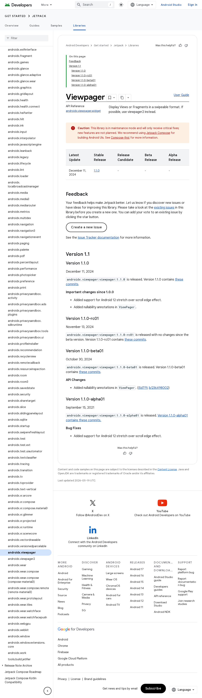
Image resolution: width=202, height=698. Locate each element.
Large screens (114, 573)
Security (63, 589)
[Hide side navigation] (47, 691)
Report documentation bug (187, 582)
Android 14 (137, 588)
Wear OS (111, 579)
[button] (25, 665)
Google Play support (185, 592)
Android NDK (162, 612)
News (61, 601)
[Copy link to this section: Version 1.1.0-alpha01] (109, 399)
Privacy (86, 604)
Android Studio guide (163, 578)
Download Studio (160, 604)
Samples (56, 25)
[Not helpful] (186, 45)
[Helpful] (180, 45)
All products (66, 665)
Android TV (113, 604)
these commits (135, 340)
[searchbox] (26, 38)
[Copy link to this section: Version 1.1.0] (93, 263)
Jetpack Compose (158, 133)
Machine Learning (87, 577)
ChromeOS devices (113, 587)
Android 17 (137, 569)
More (45, 5)
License (75, 679)
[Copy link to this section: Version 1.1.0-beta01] (107, 351)
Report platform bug (186, 570)
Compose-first (120, 137)
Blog (60, 608)
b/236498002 (158, 388)
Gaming (87, 569)
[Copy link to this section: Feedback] (92, 194)
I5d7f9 (142, 388)
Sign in (192, 5)
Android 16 (137, 575)
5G (84, 610)
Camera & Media (88, 596)
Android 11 (136, 607)
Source (62, 595)
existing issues (164, 208)
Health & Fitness (87, 586)
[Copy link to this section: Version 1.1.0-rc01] (103, 318)
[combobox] (94, 4)
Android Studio (171, 5)
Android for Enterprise (65, 581)
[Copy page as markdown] (122, 97)
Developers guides (161, 588)
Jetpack (39, 16)
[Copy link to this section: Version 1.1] (94, 254)
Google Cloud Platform (72, 658)
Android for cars (113, 596)
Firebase (63, 652)
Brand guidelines (95, 679)
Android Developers (77, 45)
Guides (34, 25)
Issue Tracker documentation (98, 238)
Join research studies (186, 602)
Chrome (63, 646)
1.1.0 (97, 170)
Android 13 (136, 594)
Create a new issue (86, 227)
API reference (162, 596)
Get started (15, 16)
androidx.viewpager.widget (83, 111)
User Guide (181, 95)
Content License (167, 469)
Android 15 (137, 582)
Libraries (79, 25)
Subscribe (153, 688)
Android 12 (137, 601)
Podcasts (63, 614)
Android (63, 573)
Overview (11, 25)
